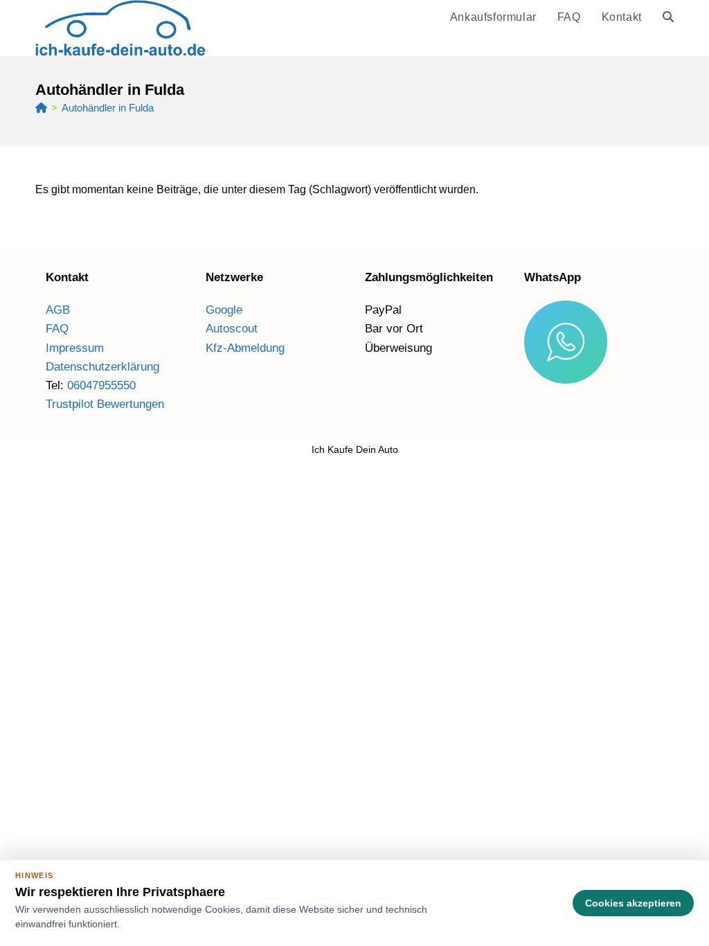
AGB (58, 309)
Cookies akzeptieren (633, 903)
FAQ (57, 328)
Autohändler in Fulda (108, 108)
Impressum (75, 348)
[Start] (41, 108)
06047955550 (101, 385)
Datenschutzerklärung (102, 366)
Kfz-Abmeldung (245, 348)
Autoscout (232, 328)
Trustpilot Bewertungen (105, 404)
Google (224, 309)
